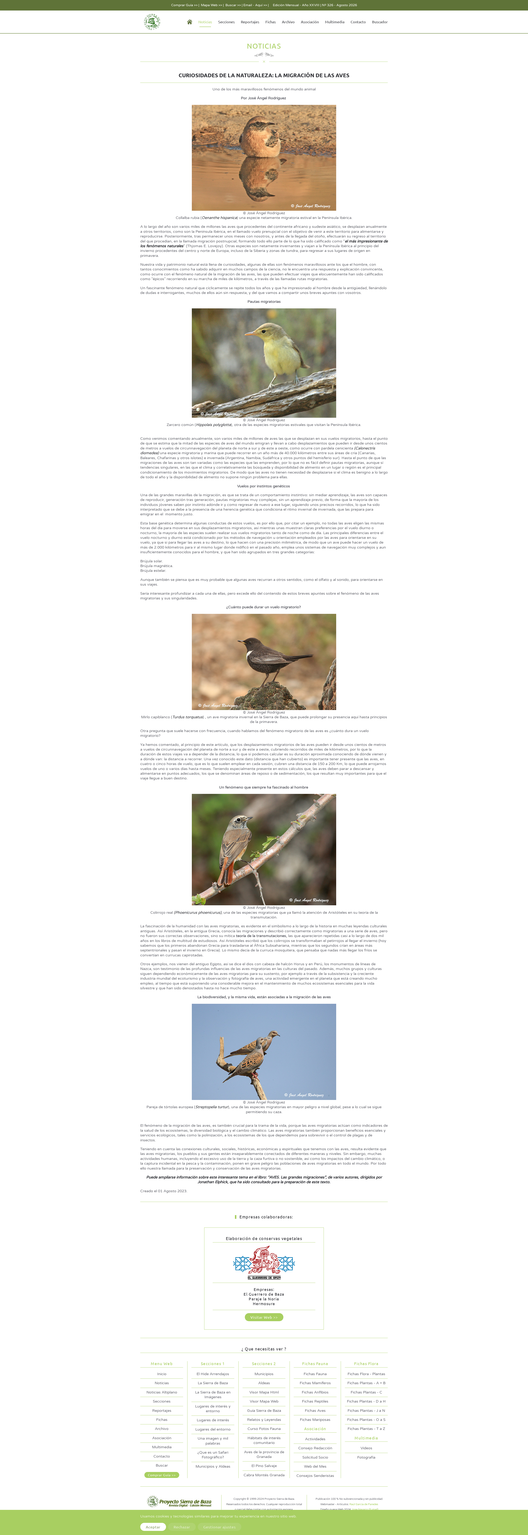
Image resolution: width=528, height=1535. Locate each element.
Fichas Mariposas (315, 1419)
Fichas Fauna (315, 1374)
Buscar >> (233, 5)
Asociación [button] (310, 22)
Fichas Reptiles (315, 1401)
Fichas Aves (315, 1410)
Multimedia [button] (334, 22)
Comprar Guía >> (184, 5)
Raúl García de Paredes (363, 1504)
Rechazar (182, 1527)
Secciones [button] (226, 22)
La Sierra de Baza (213, 1383)
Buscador (380, 22)
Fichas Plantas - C (366, 1392)
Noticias (162, 1383)
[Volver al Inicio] (151, 22)
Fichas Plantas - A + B (366, 1383)
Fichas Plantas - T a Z (366, 1428)
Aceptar (153, 1527)
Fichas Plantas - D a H (366, 1401)
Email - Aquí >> (255, 5)
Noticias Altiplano (161, 1392)
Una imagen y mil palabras (213, 1440)
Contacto (358, 22)
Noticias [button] (205, 22)
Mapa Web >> (211, 5)
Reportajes (250, 22)
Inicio (161, 1374)
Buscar (162, 1465)
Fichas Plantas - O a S (366, 1419)
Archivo (288, 22)
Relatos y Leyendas (264, 1419)
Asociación (161, 1438)
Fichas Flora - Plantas (366, 1374)
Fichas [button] (270, 22)
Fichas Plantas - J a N (366, 1410)
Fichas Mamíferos (315, 1383)
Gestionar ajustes (219, 1527)
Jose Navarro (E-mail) (365, 1509)
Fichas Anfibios (315, 1392)
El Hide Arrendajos (213, 1374)
